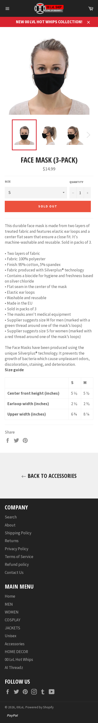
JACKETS (12, 628)
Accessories (14, 643)
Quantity (76, 182)
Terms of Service (19, 556)
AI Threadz (14, 667)
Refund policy (17, 564)
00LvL (20, 707)
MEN (9, 604)
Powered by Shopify (39, 707)
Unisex (10, 635)
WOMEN (12, 612)
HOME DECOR (16, 651)
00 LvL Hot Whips (19, 659)
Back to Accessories (51, 476)
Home (10, 596)
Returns (12, 540)
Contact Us (14, 572)
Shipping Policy (18, 532)
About (10, 525)
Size (8, 181)
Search (11, 517)
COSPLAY (12, 619)
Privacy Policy (16, 548)
